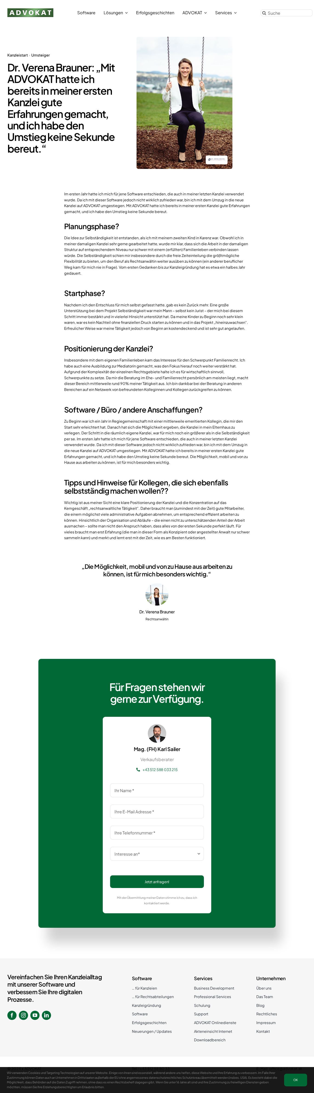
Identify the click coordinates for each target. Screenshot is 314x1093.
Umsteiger (40, 55)
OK (295, 1080)
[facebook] (12, 1015)
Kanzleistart (17, 55)
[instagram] (23, 1015)
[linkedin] (46, 1015)
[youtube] (35, 1015)
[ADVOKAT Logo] (30, 10)
